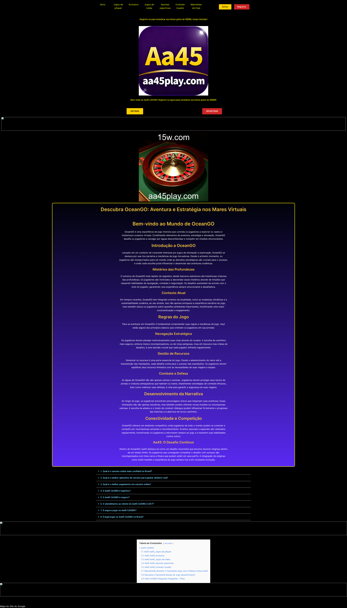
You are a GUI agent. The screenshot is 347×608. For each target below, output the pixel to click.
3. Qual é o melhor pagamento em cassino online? (125, 484)
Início (102, 4)
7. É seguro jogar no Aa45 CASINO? (118, 510)
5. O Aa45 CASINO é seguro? (115, 497)
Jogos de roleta (149, 6)
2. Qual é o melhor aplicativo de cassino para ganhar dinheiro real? (134, 478)
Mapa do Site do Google (12, 606)
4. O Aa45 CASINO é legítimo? (115, 491)
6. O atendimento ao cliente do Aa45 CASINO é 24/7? (127, 504)
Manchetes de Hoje (196, 6)
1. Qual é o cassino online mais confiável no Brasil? (126, 471)
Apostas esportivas (165, 6)
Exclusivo (134, 4)
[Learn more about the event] (173, 124)
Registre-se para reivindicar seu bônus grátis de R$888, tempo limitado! (174, 19)
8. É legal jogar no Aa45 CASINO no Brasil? (122, 517)
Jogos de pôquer (118, 6)
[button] (173, 471)
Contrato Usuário (180, 6)
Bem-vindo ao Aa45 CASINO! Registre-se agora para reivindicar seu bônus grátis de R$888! (173, 100)
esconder (168, 543)
